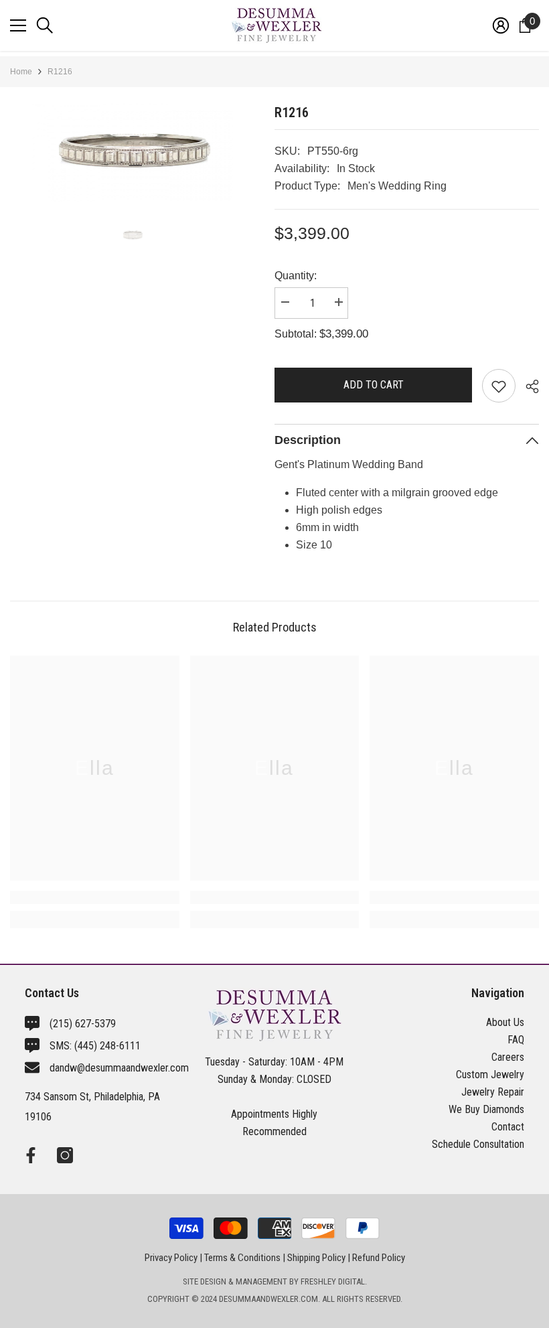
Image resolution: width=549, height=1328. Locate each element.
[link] (94, 897)
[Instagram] (65, 1155)
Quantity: (295, 275)
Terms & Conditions (242, 1258)
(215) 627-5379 (83, 1023)
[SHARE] (527, 386)
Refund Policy (378, 1258)
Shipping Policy (316, 1258)
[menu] (18, 25)
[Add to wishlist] (499, 385)
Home (21, 71)
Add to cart (373, 384)
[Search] (45, 25)
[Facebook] (31, 1155)
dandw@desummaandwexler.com (119, 1067)
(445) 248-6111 (107, 1045)
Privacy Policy (171, 1258)
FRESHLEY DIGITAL (333, 1281)
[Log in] (501, 25)
